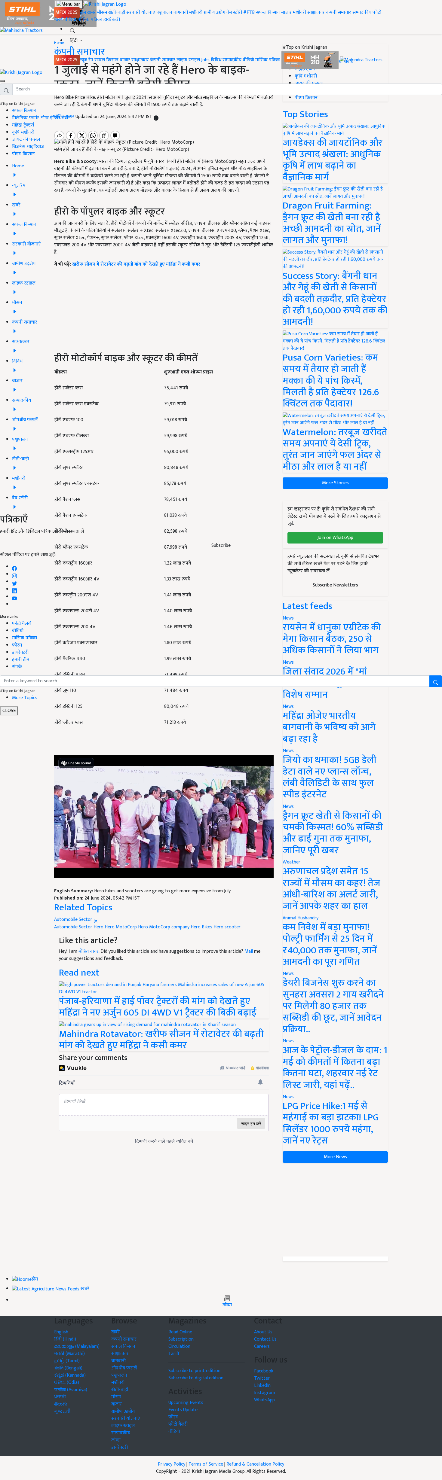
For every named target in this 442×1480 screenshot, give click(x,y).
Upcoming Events (185, 1403)
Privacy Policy (171, 1464)
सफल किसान (268, 12)
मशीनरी (196, 12)
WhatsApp (264, 1400)
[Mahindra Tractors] (361, 60)
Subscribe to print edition (194, 1371)
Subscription (181, 1339)
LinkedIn (262, 1385)
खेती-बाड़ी (116, 12)
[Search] (72, 29)
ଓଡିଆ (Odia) (66, 1382)
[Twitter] (14, 582)
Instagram (264, 1393)
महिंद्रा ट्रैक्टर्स (23, 125)
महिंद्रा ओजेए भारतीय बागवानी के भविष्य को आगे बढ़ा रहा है (329, 727)
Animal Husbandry (300, 918)
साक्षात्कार (316, 12)
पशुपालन (164, 12)
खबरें (115, 1332)
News (288, 751)
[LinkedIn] (14, 589)
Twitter (262, 1378)
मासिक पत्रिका (90, 20)
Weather (291, 862)
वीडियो (70, 20)
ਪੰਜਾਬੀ (60, 1397)
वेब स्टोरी (234, 12)
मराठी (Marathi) (69, 1354)
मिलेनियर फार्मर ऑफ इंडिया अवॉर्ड (41, 118)
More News (335, 1157)
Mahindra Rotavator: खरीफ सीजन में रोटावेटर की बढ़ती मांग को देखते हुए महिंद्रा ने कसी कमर (161, 1039)
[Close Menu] (2, 81)
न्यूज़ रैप (86, 60)
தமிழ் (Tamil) (67, 1361)
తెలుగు (60, 1404)
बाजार (286, 12)
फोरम (17, 645)
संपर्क (17, 667)
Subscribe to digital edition (195, 1378)
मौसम (102, 12)
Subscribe (221, 545)
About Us (263, 1332)
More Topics (24, 698)
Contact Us (265, 1339)
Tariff (174, 1354)
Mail (248, 951)
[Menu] (68, 4)
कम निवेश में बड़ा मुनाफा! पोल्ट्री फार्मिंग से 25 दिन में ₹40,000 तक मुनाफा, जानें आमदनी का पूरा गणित (330, 944)
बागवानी (180, 12)
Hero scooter (227, 927)
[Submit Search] (435, 681)
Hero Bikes (201, 927)
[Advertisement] (335, 1210)
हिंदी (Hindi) (65, 1339)
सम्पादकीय (361, 12)
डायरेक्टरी (111, 20)
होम (83, 12)
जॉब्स (227, 1305)
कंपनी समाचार (338, 12)
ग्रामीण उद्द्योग (123, 1411)
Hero (98, 927)
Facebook (263, 1371)
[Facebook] (14, 567)
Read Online (180, 1332)
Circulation (179, 1346)
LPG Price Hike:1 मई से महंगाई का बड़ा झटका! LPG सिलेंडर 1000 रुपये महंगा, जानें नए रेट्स (331, 1123)
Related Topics (83, 907)
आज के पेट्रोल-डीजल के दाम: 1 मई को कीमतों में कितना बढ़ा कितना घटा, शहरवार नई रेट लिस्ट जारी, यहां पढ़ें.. (335, 1067)
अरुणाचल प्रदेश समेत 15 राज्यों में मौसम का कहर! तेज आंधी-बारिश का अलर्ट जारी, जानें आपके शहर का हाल (331, 888)
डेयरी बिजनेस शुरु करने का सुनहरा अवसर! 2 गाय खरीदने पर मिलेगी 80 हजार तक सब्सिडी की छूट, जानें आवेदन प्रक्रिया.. (333, 1006)
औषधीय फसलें (124, 1368)
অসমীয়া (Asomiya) (70, 1390)
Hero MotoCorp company (163, 927)
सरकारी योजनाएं (141, 12)
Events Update (183, 1410)
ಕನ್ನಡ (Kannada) (70, 1375)
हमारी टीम (20, 660)
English (61, 1332)
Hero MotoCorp (121, 927)
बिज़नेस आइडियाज (28, 147)
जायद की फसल (26, 140)
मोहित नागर (88, 951)
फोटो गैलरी (21, 624)
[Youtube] (14, 597)
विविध (216, 60)
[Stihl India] (310, 60)
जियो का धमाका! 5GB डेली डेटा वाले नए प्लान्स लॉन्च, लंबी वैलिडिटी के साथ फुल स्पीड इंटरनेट (329, 777)
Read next (79, 973)
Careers (262, 1346)
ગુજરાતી (62, 1411)
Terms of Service (206, 1464)
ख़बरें (91, 12)
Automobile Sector (74, 919)
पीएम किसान (23, 154)
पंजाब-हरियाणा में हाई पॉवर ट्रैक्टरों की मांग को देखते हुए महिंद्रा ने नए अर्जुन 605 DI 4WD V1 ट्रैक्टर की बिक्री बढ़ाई (157, 1007)
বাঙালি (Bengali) (68, 1368)
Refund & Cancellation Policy (255, 1464)
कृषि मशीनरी (23, 132)
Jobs (205, 60)
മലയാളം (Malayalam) (77, 1346)
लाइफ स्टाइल (188, 60)
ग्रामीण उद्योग (214, 12)
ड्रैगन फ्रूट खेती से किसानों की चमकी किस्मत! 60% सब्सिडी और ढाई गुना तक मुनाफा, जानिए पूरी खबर (333, 833)
